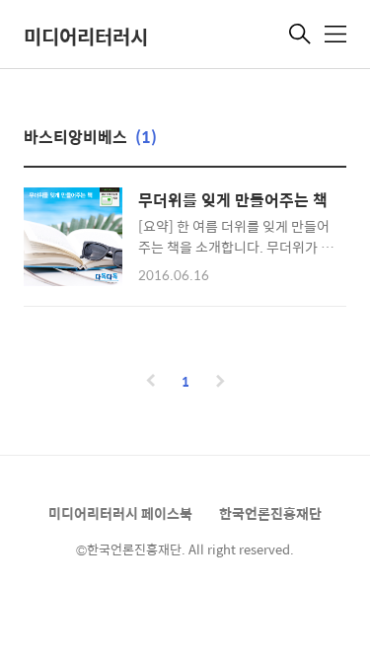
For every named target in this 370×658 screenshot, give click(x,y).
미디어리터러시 (86, 36)
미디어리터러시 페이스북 (120, 513)
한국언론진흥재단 (270, 513)
